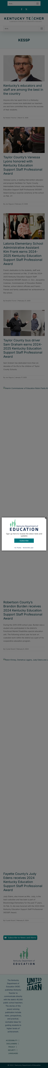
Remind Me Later (28, 548)
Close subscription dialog (46, 517)
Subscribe (24, 540)
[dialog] (24, 533)
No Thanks (18, 548)
